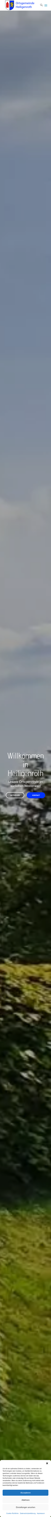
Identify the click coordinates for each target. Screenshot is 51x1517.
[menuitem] (40, 5)
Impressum (41, 1513)
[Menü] (45, 5)
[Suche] (40, 5)
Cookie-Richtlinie (12, 1513)
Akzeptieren (25, 1493)
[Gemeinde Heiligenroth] (21, 5)
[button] (47, 1463)
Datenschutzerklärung (28, 1513)
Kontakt (36, 795)
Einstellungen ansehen (25, 1507)
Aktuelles (15, 795)
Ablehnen (26, 1500)
